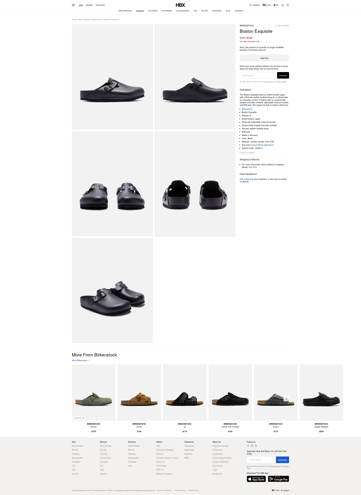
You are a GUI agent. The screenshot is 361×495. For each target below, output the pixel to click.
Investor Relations (221, 461)
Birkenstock (97, 19)
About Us (160, 461)
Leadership (218, 454)
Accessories (77, 457)
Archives (100, 5)
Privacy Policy (281, 81)
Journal (75, 473)
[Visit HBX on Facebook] (248, 446)
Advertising (217, 465)
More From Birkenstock (94, 354)
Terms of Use (268, 81)
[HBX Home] (180, 4)
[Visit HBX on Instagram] (252, 446)
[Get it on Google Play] (278, 479)
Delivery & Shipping (165, 449)
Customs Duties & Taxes (167, 457)
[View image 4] (194, 183)
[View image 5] (112, 290)
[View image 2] (194, 77)
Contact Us (217, 473)
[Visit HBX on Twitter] (256, 446)
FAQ (158, 446)
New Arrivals (77, 446)
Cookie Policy (193, 490)
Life (73, 465)
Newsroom (217, 449)
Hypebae (188, 454)
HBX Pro (160, 469)
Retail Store (161, 465)
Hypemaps (189, 449)
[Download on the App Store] (256, 479)
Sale (74, 469)
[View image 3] (112, 183)
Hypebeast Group (220, 446)
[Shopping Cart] (287, 5)
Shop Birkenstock (79, 360)
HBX (186, 457)
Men (81, 5)
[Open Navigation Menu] (73, 5)
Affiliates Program (164, 473)
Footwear (76, 461)
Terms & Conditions (164, 490)
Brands (87, 19)
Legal (215, 469)
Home (74, 19)
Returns (159, 454)
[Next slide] (286, 398)
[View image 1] (112, 77)
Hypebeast (189, 446)
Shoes (271, 144)
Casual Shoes (257, 144)
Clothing (75, 454)
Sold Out (264, 58)
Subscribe (283, 75)
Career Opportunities (222, 457)
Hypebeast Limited (83, 490)
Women (89, 5)
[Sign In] (282, 5)
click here (252, 167)
